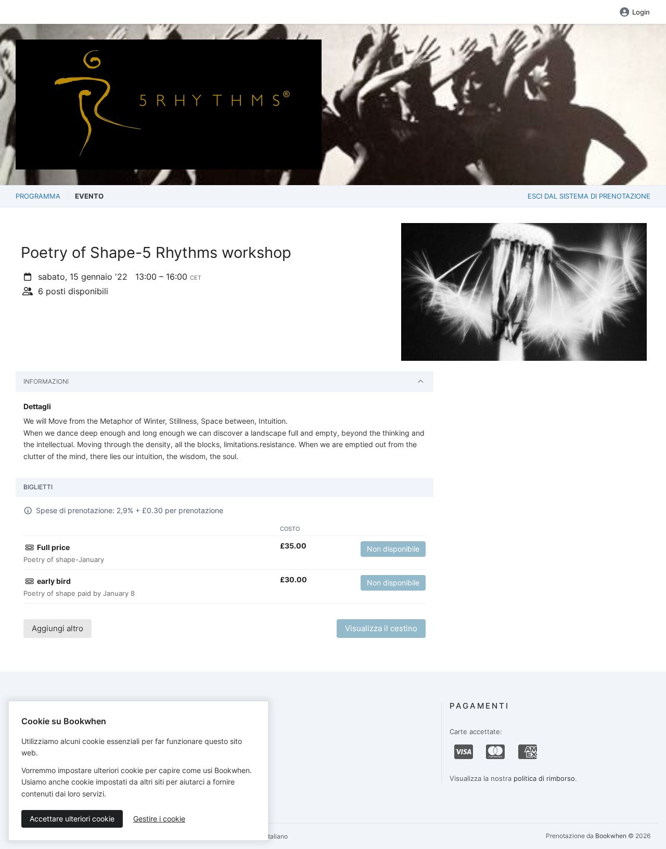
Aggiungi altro (57, 628)
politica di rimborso (544, 778)
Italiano (276, 836)
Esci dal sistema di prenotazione (589, 196)
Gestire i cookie (159, 818)
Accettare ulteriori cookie (72, 818)
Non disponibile (393, 548)
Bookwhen (610, 836)
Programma (38, 196)
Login (641, 12)
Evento (89, 196)
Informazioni (46, 381)
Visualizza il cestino (381, 628)
